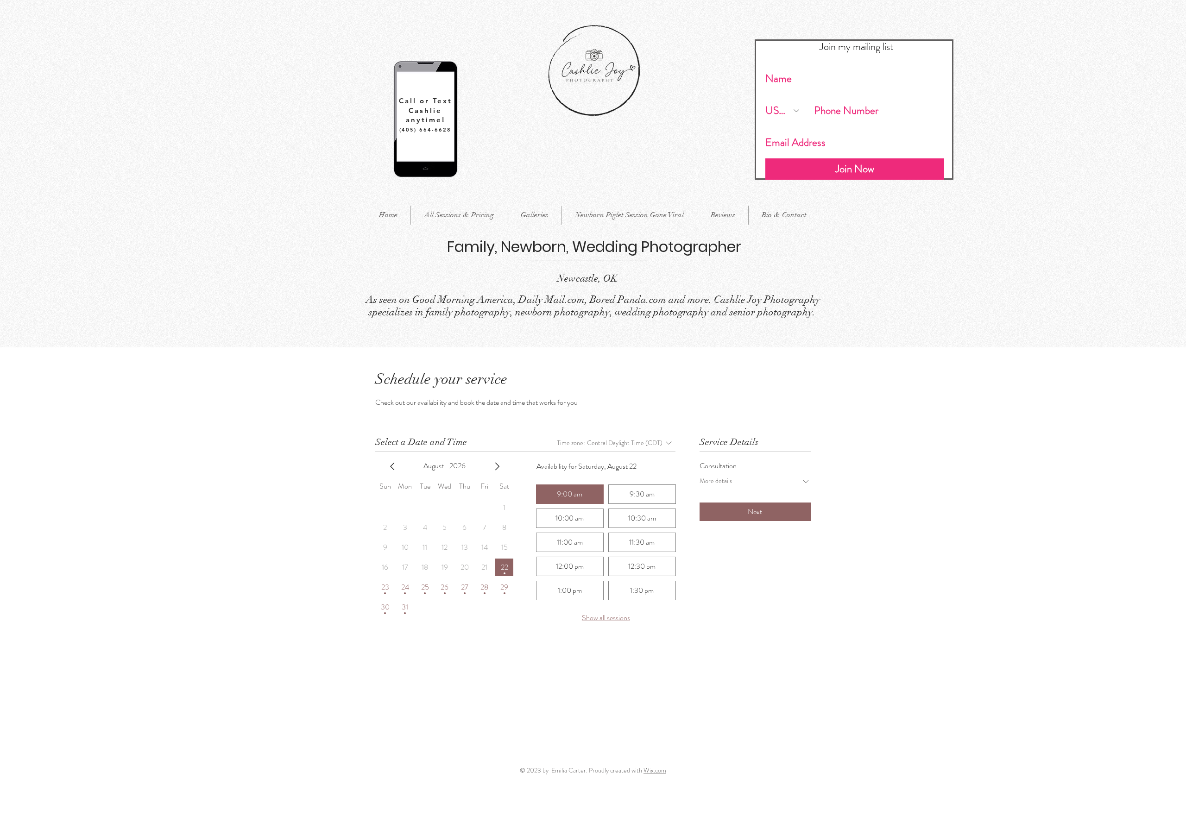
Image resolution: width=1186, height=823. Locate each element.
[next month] (497, 466)
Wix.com (654, 770)
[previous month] (392, 466)
